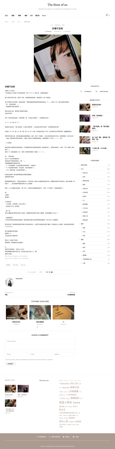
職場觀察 (72, 418)
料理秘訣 (70, 406)
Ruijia (75, 380)
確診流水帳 (72, 415)
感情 (96, 247)
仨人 (19, 22)
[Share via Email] (51, 272)
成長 (81, 398)
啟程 (96, 184)
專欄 (19, 15)
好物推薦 (74, 391)
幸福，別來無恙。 (98, 115)
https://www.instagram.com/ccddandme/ (17, 258)
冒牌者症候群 (65, 387)
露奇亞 (77, 424)
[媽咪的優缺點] (40, 312)
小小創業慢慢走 (71, 395)
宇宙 (80, 391)
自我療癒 (71, 422)
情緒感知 (74, 398)
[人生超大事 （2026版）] (85, 150)
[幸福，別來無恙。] (85, 118)
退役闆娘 (96, 204)
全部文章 (96, 188)
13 (63, 322)
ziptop (79, 380)
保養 (96, 228)
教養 (66, 406)
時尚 (96, 235)
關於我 (37, 15)
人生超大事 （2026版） (100, 148)
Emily (72, 446)
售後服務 (61, 443)
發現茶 (60, 415)
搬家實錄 (62, 406)
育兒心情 (23, 265)
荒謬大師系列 (63, 424)
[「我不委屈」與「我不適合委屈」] (85, 129)
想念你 (96, 196)
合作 (31, 15)
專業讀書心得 (62, 395)
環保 (79, 413)
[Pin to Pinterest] (49, 272)
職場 (96, 243)
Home (6, 22)
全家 (60, 387)
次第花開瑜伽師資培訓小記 (68, 413)
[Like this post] (42, 272)
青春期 (61, 427)
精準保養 (61, 418)
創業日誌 (74, 387)
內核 (80, 384)
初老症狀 (96, 212)
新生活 (62, 409)
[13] (63, 312)
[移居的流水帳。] (16, 312)
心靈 (96, 263)
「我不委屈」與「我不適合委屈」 (100, 127)
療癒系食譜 (95, 165)
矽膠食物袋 (65, 415)
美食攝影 (66, 418)
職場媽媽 (8, 265)
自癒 (96, 177)
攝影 (26, 15)
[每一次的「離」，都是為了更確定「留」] (85, 140)
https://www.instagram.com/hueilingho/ (16, 256)
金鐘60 (73, 424)
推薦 (13, 15)
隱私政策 (53, 443)
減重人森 (96, 216)
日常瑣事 (96, 192)
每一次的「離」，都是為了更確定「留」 (101, 138)
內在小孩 (74, 383)
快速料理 (68, 398)
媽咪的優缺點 (40, 322)
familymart (66, 380)
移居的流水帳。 (16, 322)
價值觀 (96, 255)
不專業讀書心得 (96, 259)
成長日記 (57, 25)
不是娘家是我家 (64, 384)
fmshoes (71, 380)
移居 (77, 415)
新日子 (75, 406)
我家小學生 (15, 265)
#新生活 (61, 380)
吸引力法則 (66, 391)
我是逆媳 (96, 220)
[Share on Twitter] (47, 272)
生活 (6, 15)
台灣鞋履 (61, 391)
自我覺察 (77, 421)
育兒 (63, 25)
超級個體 (69, 424)
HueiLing (48, 31)
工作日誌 (96, 208)
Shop (44, 15)
